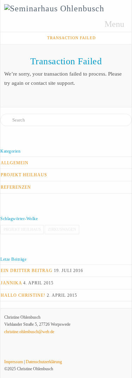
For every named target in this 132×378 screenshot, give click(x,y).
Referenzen (16, 187)
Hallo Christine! (23, 295)
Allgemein (15, 162)
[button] (110, 24)
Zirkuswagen (62, 229)
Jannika (11, 282)
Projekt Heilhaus (24, 174)
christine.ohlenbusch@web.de (29, 331)
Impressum (13, 361)
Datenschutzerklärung (44, 361)
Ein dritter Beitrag (26, 270)
